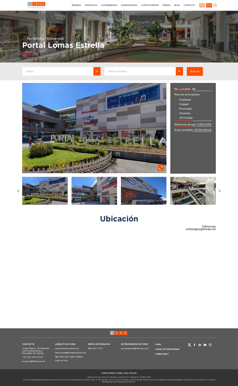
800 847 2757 (95, 348)
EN (209, 5)
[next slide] (220, 191)
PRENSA (166, 5)
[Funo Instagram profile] (210, 345)
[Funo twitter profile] (189, 345)
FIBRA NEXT (162, 354)
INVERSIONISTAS (129, 5)
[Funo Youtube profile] (205, 345)
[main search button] (215, 5)
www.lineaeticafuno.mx (67, 348)
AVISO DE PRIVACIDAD (168, 349)
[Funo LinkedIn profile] (200, 345)
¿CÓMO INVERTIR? (150, 5)
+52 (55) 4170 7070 (32, 357)
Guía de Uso (61, 360)
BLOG (177, 5)
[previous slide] (18, 191)
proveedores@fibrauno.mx (134, 348)
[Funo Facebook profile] (195, 345)
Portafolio (35, 38)
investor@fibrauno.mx (33, 361)
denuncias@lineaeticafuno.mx (69, 352)
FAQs (158, 344)
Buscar (195, 71)
